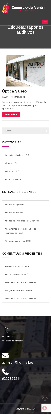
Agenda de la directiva (16, 155)
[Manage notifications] (44, 408)
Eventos (9, 163)
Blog (7, 328)
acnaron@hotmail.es (17, 362)
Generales (10, 171)
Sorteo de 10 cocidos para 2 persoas (22, 220)
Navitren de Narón (21, 266)
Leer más (10, 114)
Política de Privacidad (14, 340)
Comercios (9, 332)
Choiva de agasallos (15, 204)
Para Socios (11, 179)
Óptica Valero (14, 91)
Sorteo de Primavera (15, 212)
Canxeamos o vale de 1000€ (18, 241)
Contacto (9, 336)
